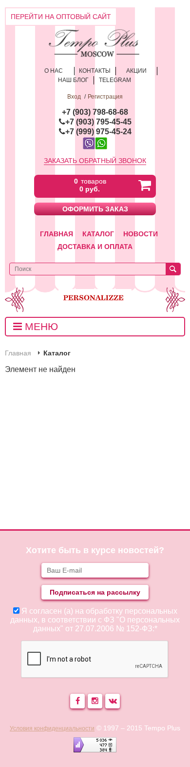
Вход (74, 96)
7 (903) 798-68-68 (97, 112)
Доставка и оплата (95, 246)
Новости (140, 234)
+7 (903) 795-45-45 (98, 122)
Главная (56, 234)
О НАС (53, 70)
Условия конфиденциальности (52, 728)
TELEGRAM (115, 80)
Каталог (98, 234)
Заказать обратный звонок (95, 161)
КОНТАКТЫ (95, 70)
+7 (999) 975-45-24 (98, 131)
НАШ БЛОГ (73, 80)
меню (40, 326)
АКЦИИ (136, 70)
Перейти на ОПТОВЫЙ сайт (61, 17)
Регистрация (105, 96)
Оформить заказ (95, 209)
